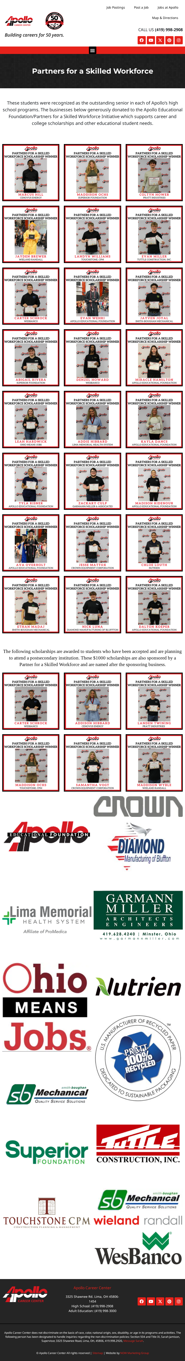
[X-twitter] (160, 40)
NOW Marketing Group (134, 1353)
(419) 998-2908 (169, 29)
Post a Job (141, 7)
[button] (92, 50)
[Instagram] (179, 40)
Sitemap (97, 1353)
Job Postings (115, 7)
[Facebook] (142, 40)
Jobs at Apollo (168, 7)
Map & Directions (165, 18)
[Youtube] (151, 40)
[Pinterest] (169, 40)
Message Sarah (133, 1341)
